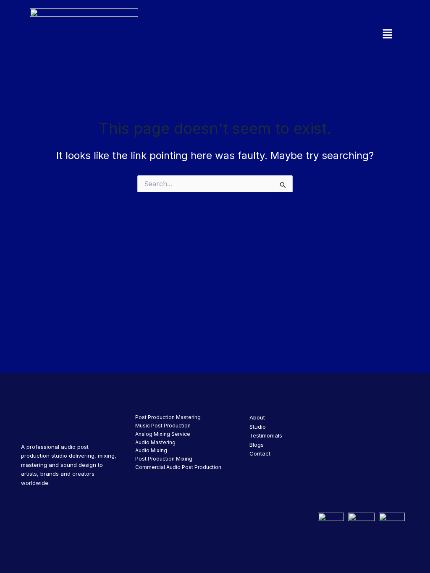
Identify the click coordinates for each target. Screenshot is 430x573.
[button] (334, 34)
